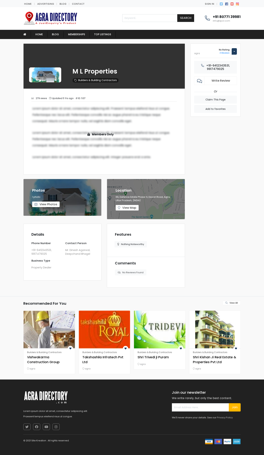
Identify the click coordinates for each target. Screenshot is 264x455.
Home (28, 4)
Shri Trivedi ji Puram (153, 357)
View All (233, 302)
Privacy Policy (225, 417)
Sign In (209, 4)
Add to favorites (215, 109)
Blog (63, 4)
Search (185, 18)
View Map (129, 208)
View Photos (48, 204)
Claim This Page (215, 99)
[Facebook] (226, 3)
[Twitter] (221, 3)
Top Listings (102, 34)
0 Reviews (225, 52)
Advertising (45, 4)
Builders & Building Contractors (97, 80)
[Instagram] (237, 3)
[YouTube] (232, 3)
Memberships (76, 34)
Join (235, 407)
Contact (78, 4)
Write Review (221, 81)
